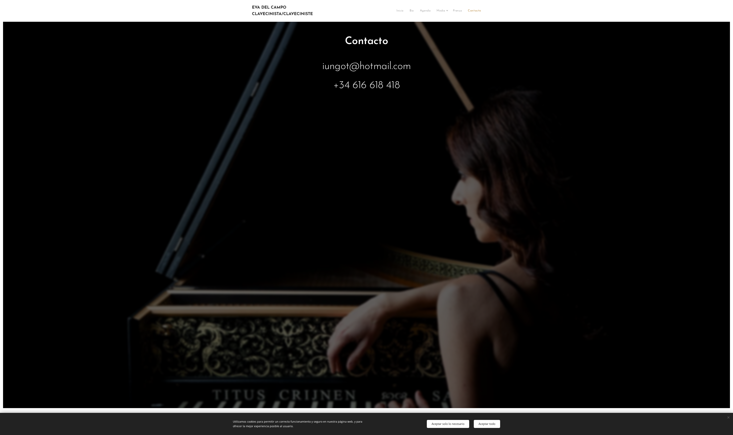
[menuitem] (401, 11)
